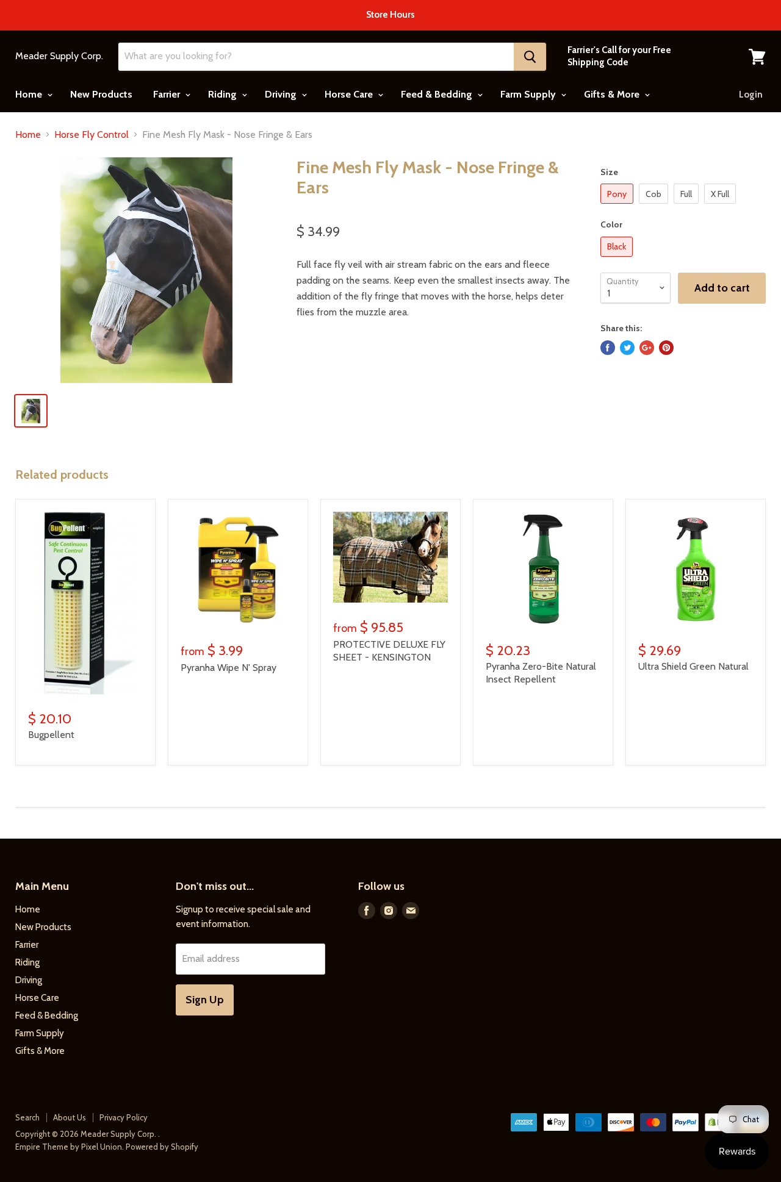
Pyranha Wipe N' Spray (228, 667)
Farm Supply (529, 94)
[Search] (530, 57)
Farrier (167, 94)
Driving (282, 94)
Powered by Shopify (162, 1147)
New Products (101, 94)
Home (30, 94)
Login (751, 94)
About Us (69, 1117)
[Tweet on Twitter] (627, 347)
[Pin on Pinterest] (666, 347)
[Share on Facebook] (607, 347)
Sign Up (204, 999)
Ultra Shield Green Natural (693, 666)
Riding (223, 94)
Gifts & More (613, 94)
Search (27, 1117)
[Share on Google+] (646, 347)
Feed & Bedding (438, 94)
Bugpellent (51, 734)
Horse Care (350, 94)
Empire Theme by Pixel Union (68, 1147)
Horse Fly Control (91, 134)
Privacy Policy (123, 1117)
